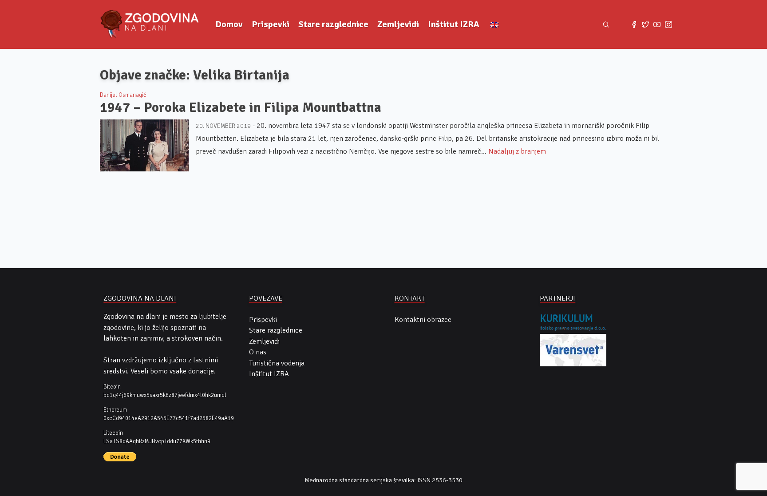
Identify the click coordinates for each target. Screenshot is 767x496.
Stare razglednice (333, 24)
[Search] (606, 24)
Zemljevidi (398, 24)
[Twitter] (645, 24)
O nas (257, 352)
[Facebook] (634, 24)
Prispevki (270, 24)
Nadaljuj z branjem (517, 151)
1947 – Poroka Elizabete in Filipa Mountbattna (240, 107)
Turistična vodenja (276, 363)
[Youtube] (657, 24)
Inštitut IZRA (453, 24)
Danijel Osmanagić (123, 95)
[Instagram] (668, 24)
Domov (229, 24)
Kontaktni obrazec (423, 319)
